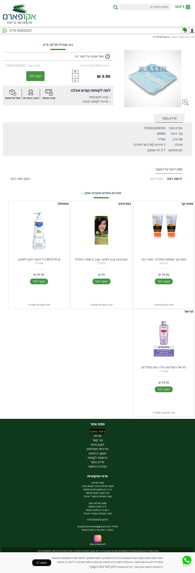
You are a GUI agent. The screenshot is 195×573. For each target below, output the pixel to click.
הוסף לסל (35, 76)
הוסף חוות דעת (20, 178)
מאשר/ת (41, 562)
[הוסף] (75, 71)
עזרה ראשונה (184, 37)
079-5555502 (21, 30)
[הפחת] (75, 80)
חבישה (174, 37)
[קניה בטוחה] (49, 92)
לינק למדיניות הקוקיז (103, 566)
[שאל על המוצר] (12, 92)
